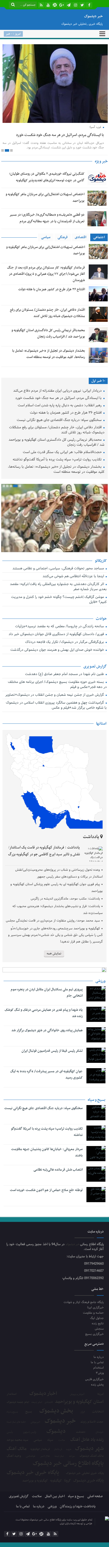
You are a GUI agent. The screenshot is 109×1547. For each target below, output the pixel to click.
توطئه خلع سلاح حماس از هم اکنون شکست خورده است (46, 1190)
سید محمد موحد (17, 1440)
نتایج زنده (98, 1323)
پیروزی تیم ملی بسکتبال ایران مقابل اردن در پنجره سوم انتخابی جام (47, 993)
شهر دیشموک (89, 1448)
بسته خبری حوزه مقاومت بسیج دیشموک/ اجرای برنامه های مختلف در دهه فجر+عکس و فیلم (57, 685)
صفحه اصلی (95, 1496)
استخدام (98, 1367)
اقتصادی (80, 237)
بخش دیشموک (56, 1411)
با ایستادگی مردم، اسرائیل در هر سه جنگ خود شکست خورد (60, 135)
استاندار (11, 1394)
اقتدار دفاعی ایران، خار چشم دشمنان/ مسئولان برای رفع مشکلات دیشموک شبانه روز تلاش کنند (56, 430)
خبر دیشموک (73, 1244)
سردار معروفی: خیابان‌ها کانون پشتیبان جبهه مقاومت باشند (47, 1152)
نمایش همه (54, 953)
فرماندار (58, 1449)
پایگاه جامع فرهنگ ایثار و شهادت (84, 1302)
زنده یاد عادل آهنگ (87, 1440)
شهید (68, 1449)
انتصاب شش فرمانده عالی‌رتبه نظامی (58, 1170)
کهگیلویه (56, 1481)
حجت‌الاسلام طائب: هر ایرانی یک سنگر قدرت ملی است (63, 452)
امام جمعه (36, 1402)
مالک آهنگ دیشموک (92, 1456)
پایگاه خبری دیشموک (88, 1480)
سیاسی (45, 237)
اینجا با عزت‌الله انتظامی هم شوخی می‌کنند (74, 576)
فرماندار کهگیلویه (40, 1449)
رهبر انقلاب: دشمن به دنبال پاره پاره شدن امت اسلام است (60, 405)
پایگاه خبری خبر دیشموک (33, 1472)
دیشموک (56, 1431)
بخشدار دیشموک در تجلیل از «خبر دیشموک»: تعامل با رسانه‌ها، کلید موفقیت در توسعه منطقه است (56, 469)
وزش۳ (100, 1373)
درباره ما (99, 1357)
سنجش (99, 1328)
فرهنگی (63, 237)
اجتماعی (99, 237)
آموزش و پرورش (77, 1394)
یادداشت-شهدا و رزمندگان (78, 1506)
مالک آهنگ (17, 1449)
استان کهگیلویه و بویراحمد (79, 1402)
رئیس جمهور (29, 1432)
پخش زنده (97, 1384)
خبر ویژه (101, 161)
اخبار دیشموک (43, 1394)
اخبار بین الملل (55, 1496)
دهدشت (80, 1432)
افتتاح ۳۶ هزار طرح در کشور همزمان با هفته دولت (51, 289)
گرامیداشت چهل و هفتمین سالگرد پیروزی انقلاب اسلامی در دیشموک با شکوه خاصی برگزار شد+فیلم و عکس (56, 705)
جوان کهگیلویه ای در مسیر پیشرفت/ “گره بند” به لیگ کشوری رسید (46, 1074)
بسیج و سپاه (12, 1412)
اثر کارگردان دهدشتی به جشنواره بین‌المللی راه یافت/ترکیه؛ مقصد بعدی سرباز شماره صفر (58, 587)
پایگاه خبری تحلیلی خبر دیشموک (85, 1473)
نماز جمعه (59, 1456)
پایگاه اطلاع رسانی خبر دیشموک (68, 1463)
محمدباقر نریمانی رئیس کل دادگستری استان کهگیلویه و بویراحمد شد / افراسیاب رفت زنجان (56, 442)
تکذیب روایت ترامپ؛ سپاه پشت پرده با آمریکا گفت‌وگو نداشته (58, 459)
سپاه (50, 1440)
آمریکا (100, 1394)
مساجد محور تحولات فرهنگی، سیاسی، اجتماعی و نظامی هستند (58, 568)
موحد (72, 1456)
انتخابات (98, 1412)
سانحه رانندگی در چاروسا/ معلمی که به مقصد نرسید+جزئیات (60, 626)
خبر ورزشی (35, 1422)
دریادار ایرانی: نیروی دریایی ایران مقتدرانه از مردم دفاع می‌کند (58, 391)
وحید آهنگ (14, 1456)
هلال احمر (45, 1456)
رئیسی (10, 1432)
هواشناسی (30, 1456)
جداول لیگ (97, 1318)
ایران (82, 1412)
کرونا (67, 1481)
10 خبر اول (98, 380)
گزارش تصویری (19, 1496)
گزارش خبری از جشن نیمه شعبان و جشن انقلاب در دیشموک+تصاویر (54, 695)
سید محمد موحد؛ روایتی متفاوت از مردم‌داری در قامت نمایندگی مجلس (53, 921)
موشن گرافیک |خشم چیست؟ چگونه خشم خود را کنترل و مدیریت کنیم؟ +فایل (59, 600)
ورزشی (52, 1506)
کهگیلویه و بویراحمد (35, 1481)
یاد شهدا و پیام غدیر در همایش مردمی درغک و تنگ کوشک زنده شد (44, 1013)
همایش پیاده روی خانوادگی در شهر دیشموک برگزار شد (47, 1030)
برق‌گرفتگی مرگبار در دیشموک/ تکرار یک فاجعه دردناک (65, 642)
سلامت (61, 1440)
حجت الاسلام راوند (92, 1422)
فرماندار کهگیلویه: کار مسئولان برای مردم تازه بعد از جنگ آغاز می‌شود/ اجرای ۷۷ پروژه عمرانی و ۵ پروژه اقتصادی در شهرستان (46, 274)
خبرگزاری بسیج (94, 1334)
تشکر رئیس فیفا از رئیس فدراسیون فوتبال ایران (52, 1051)
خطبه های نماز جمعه (16, 1422)
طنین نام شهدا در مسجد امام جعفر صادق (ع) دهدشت (65, 674)
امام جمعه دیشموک (18, 1402)
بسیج (28, 1412)
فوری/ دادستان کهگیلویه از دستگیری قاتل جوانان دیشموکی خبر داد (57, 634)
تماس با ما (97, 1362)
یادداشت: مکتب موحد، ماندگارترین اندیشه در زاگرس (65, 899)
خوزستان (100, 1432)
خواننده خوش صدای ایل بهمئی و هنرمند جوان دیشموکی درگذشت (57, 650)
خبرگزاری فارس (94, 1379)
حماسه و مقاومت (93, 1312)
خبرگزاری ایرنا (95, 1307)
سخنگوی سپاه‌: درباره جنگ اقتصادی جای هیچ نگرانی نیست (60, 420)
